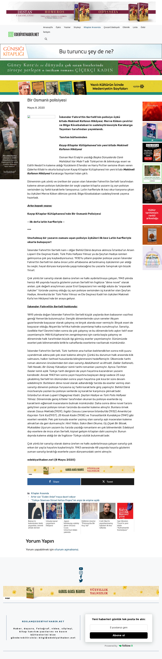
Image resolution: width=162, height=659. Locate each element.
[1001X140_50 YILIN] (81, 22)
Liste (135, 27)
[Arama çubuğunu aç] (46, 39)
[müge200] (152, 161)
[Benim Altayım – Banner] (152, 243)
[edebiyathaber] (81, 74)
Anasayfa (48, 27)
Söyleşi (77, 27)
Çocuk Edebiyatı (112, 27)
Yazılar (67, 27)
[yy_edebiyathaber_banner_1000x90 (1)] (81, 474)
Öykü (58, 27)
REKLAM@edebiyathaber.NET (43, 621)
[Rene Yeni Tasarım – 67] (152, 269)
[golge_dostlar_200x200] (152, 140)
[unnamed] (152, 120)
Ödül (143, 27)
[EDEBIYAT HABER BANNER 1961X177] (81, 93)
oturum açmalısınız (66, 549)
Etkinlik (126, 27)
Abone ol (119, 635)
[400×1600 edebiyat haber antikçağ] (9, 178)
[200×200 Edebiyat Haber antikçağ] (152, 202)
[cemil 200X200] (152, 182)
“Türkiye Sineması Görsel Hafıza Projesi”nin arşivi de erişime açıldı (65, 500)
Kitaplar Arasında (92, 27)
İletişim (46, 32)
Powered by (111, 645)
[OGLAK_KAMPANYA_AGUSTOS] (152, 223)
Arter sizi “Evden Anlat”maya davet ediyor (53, 496)
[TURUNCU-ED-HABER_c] (81, 57)
